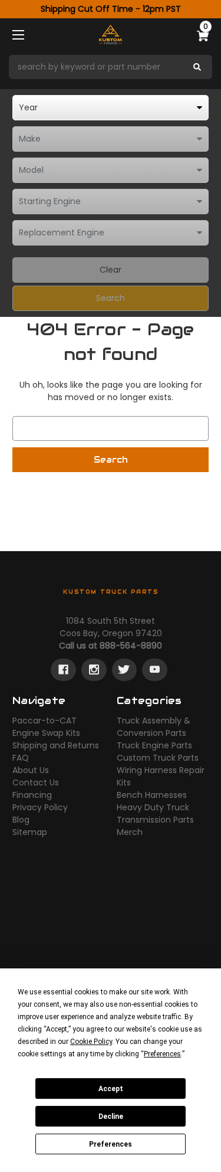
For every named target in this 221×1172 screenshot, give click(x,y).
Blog (20, 820)
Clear (110, 270)
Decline (110, 1116)
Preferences (110, 1144)
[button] (110, 67)
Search (110, 298)
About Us (30, 770)
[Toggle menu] (28, 34)
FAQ (20, 758)
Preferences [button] (162, 1054)
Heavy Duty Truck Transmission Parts (155, 813)
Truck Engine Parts (154, 745)
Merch (130, 832)
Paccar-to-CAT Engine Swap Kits (46, 727)
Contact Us (35, 782)
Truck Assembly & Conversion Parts (153, 727)
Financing (32, 795)
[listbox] (110, 107)
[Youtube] (155, 670)
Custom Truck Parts (158, 758)
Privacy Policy (40, 807)
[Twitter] (124, 670)
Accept (110, 1089)
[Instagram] (94, 670)
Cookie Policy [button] (91, 1041)
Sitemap (29, 832)
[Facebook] (63, 670)
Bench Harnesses (152, 795)
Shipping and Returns (55, 745)
